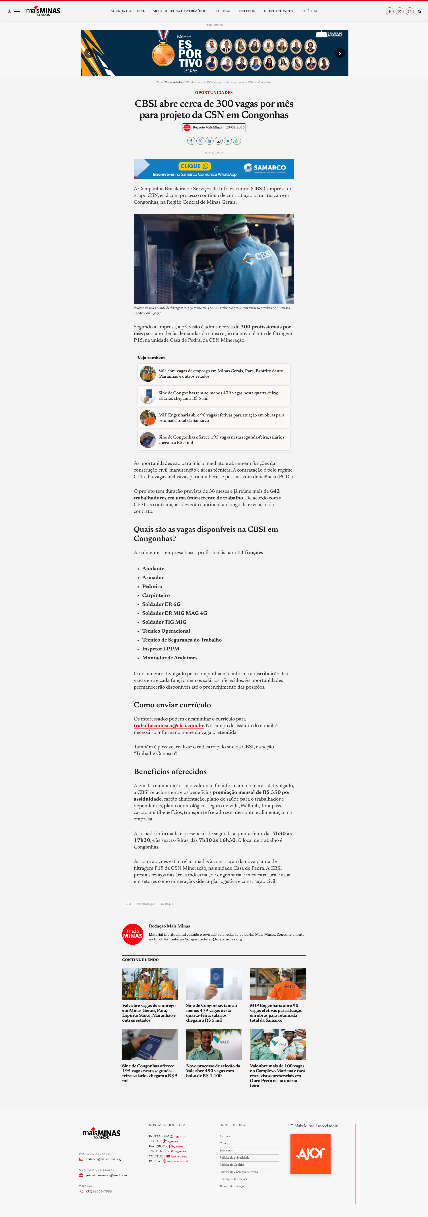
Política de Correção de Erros (239, 1172)
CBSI (127, 903)
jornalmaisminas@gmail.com (106, 1175)
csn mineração (146, 903)
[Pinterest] (86, 196)
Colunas (222, 11)
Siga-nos (179, 1136)
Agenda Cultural (128, 11)
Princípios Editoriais (233, 1179)
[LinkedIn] (86, 185)
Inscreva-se (178, 1156)
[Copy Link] (86, 216)
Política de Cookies (232, 1165)
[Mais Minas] (43, 11)
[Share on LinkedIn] (210, 141)
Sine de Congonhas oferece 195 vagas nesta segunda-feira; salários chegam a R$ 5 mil (149, 1073)
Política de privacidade (234, 1157)
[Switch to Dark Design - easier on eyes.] (9, 11)
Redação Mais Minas (207, 127)
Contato (225, 1143)
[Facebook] (86, 165)
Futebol (247, 11)
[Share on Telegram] (228, 141)
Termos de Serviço (232, 1186)
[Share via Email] (219, 141)
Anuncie (225, 1136)
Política (308, 11)
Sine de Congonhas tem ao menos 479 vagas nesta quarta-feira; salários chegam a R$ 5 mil (211, 1013)
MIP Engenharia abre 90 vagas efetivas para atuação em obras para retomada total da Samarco (276, 1013)
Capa (160, 82)
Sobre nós (226, 1150)
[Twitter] (86, 175)
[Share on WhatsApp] (237, 141)
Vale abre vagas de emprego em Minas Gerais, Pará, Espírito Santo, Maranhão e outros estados (149, 1013)
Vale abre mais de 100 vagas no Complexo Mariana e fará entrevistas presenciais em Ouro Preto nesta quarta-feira (277, 1076)
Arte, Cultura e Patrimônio (180, 11)
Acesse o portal (177, 1161)
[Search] (419, 11)
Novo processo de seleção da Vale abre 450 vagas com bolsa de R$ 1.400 (213, 1071)
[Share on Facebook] (191, 141)
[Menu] (17, 11)
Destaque (167, 903)
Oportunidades (278, 11)
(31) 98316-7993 (99, 1191)
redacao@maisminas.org (103, 1159)
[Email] (86, 206)
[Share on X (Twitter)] (200, 141)
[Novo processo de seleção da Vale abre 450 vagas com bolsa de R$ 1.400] (214, 1044)
